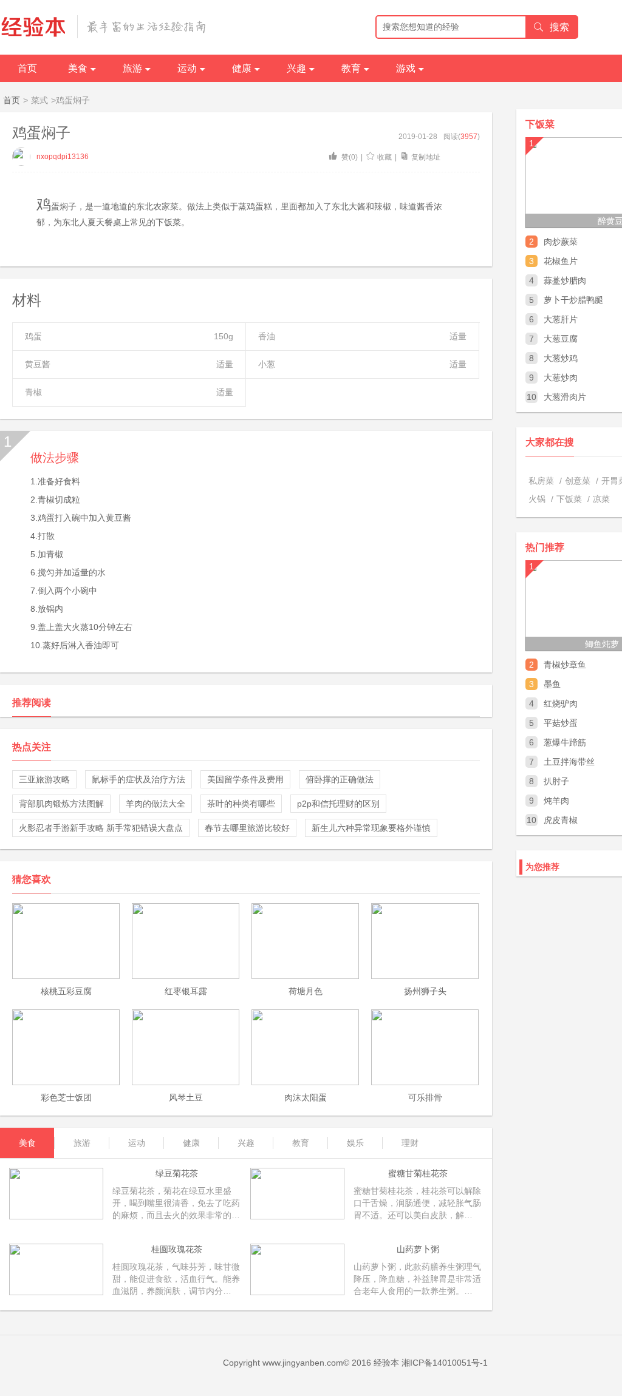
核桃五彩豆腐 (66, 991)
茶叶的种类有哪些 (241, 803)
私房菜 (541, 481)
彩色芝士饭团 (66, 1097)
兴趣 (296, 68)
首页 (27, 68)
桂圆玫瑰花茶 (176, 1249)
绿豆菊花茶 (177, 1173)
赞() (349, 157)
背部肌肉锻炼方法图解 (61, 803)
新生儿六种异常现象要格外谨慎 (371, 828)
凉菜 (601, 499)
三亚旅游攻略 (44, 779)
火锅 (536, 499)
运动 (187, 68)
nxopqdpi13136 (62, 156)
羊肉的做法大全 (155, 803)
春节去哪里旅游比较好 (247, 828)
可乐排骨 (425, 1097)
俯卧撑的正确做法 (340, 779)
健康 (241, 68)
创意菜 (577, 481)
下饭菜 (569, 499)
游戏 (405, 68)
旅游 (132, 68)
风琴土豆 (186, 1097)
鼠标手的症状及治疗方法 (138, 779)
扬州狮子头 (425, 991)
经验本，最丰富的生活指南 (103, 26)
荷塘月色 (306, 991)
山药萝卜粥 (418, 1249)
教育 (351, 68)
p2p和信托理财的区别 (338, 803)
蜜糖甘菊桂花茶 (418, 1173)
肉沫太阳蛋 (305, 1097)
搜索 (559, 27)
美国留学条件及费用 (245, 779)
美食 (77, 68)
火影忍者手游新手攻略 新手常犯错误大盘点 (101, 828)
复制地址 (425, 157)
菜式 (39, 100)
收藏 (384, 157)
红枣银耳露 (186, 991)
